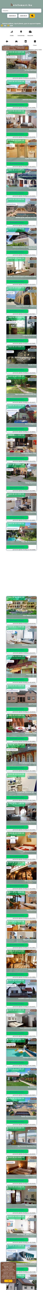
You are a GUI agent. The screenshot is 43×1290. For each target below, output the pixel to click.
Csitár (9, 602)
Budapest (10, 116)
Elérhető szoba (17, 75)
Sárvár (9, 897)
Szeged (9, 956)
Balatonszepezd (12, 528)
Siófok (9, 175)
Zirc (8, 381)
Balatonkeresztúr (12, 1074)
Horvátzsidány (11, 749)
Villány (9, 263)
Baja (8, 867)
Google (6, 1266)
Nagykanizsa (11, 86)
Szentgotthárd (12, 838)
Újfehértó (10, 1015)
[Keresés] (32, 16)
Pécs (8, 1133)
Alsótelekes (11, 985)
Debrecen (10, 1162)
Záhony (9, 469)
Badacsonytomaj (12, 234)
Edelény (9, 145)
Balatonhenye (11, 322)
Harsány (10, 661)
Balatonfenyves (12, 410)
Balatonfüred (11, 204)
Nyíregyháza (11, 499)
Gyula (9, 720)
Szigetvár (10, 292)
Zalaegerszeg (11, 1250)
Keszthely (10, 1192)
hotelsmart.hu (21, 5)
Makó (9, 926)
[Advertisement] (21, 574)
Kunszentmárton (12, 690)
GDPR (13, 1278)
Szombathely (11, 57)
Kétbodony (10, 1044)
